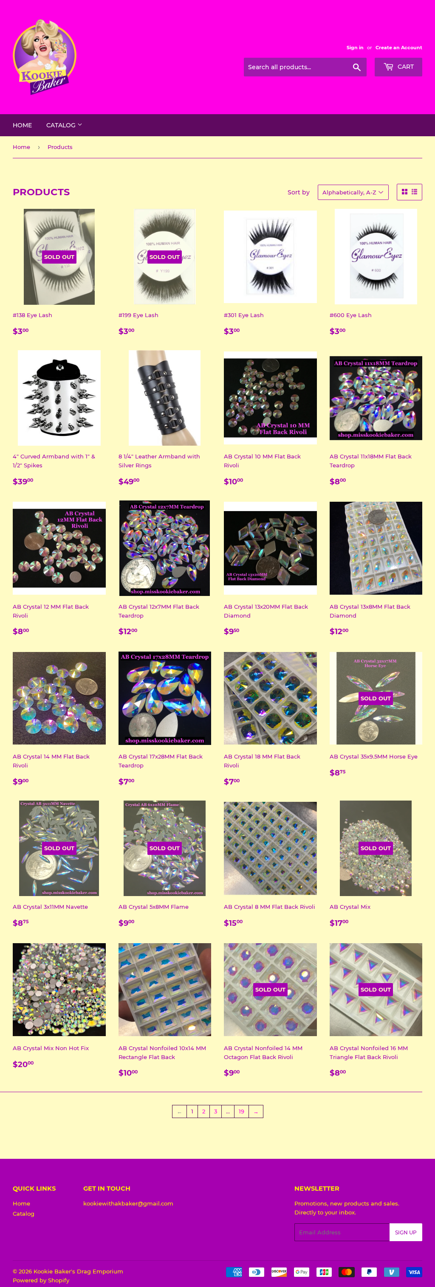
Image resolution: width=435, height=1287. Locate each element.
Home (22, 125)
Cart (405, 66)
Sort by (299, 192)
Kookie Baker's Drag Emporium (78, 1271)
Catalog (61, 125)
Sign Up (406, 1232)
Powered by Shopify (41, 1280)
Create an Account (399, 48)
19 (241, 1111)
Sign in (355, 48)
